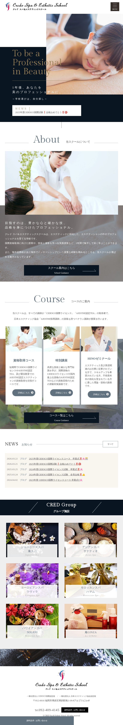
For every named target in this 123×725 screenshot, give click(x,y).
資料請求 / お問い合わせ (74, 710)
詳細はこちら (24, 393)
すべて (110, 444)
